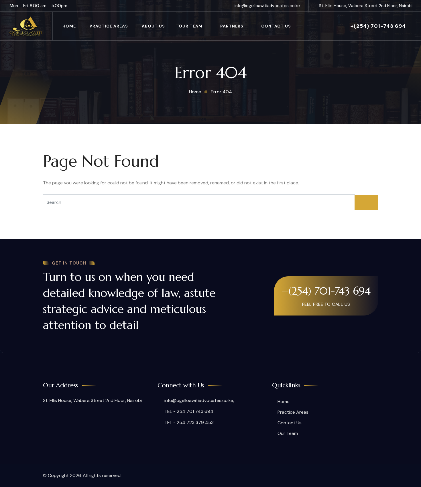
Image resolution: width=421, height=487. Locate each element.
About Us (153, 26)
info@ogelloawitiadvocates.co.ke (267, 6)
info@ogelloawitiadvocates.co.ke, (198, 400)
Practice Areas (109, 26)
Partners (231, 26)
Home (69, 26)
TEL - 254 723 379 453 (188, 422)
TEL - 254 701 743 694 (188, 411)
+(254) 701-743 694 (378, 26)
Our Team (190, 26)
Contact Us (276, 26)
